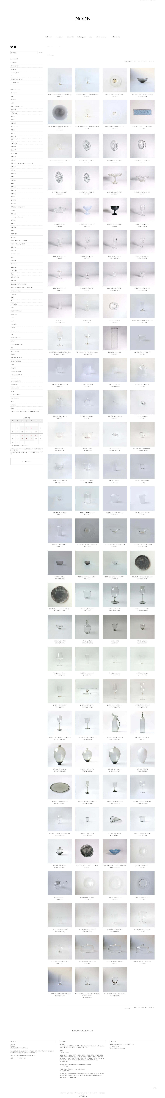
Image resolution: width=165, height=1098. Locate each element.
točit (12, 401)
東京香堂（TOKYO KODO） (18, 207)
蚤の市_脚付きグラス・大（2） (115, 224)
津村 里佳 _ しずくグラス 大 (142, 480)
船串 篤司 (13, 250)
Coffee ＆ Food (115, 37)
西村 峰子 (13, 237)
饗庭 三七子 (14, 93)
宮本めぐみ (13, 267)
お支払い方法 (70, 1093)
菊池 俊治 (13, 146)
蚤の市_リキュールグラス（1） (115, 288)
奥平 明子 (13, 123)
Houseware (70, 37)
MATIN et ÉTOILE (15, 337)
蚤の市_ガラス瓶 (87, 320)
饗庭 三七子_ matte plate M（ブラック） (59, 609)
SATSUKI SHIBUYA (16, 371)
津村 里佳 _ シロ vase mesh (142, 512)
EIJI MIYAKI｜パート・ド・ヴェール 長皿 (142, 126)
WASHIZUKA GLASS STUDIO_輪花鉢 (142, 544)
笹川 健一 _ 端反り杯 (142, 641)
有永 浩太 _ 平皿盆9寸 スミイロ (60, 801)
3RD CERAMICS (15, 398)
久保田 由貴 (14, 153)
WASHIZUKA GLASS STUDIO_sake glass (87, 352)
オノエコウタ (14, 126)
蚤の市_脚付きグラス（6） (60, 288)
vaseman (13, 405)
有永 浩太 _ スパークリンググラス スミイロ (60, 737)
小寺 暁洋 (13, 160)
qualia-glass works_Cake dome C (142, 961)
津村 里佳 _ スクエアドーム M (87, 512)
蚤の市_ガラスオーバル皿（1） (87, 160)
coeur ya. (13, 294)
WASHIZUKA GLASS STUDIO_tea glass (142, 320)
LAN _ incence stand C (115, 448)
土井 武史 (13, 203)
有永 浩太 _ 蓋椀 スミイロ (59, 865)
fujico (12, 408)
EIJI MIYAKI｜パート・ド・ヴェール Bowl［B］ (115, 865)
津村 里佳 (13, 200)
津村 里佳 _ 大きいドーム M (142, 384)
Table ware (48, 37)
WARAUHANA (14, 388)
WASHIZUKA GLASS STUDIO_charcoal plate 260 (59, 127)
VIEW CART (153, 1)
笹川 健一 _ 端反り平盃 (60, 641)
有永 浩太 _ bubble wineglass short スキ (59, 833)
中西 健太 (13, 220)
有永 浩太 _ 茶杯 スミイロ (87, 833)
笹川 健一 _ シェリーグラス (142, 609)
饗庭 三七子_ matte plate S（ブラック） (142, 577)
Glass (61, 47)
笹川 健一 (13, 170)
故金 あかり (14, 143)
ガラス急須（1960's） (59, 897)
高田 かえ (13, 190)
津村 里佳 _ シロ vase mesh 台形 (114, 512)
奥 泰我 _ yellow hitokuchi (87, 673)
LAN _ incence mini (142, 416)
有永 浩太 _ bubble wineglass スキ (142, 801)
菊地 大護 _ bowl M (60, 448)
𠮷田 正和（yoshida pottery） (19, 284)
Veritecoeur (14, 384)
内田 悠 (13, 103)
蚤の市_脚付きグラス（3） (87, 256)
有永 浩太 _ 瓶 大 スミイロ (59, 769)
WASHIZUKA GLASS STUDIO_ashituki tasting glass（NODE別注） (87, 994)
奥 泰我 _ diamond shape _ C (114, 705)
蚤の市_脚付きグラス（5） (142, 256)
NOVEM (13, 354)
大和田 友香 (14, 113)
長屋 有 (13, 230)
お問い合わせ (63, 1093)
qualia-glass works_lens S (142, 865)
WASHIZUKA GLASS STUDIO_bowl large (142, 94)
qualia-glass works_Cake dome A (87, 961)
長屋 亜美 (13, 227)
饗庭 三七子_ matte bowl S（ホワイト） (115, 577)
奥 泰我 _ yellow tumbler (59, 705)
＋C (12, 348)
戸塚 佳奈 (13, 213)
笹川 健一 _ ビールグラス (114, 609)
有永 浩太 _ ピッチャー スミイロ (115, 737)
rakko (12, 364)
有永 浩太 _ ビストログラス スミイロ (87, 737)
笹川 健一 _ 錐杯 (115, 641)
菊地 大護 (13, 150)
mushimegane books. (17, 344)
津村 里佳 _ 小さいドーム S (115, 416)
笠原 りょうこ (14, 140)
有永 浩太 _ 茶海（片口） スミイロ (142, 833)
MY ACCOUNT (144, 1)
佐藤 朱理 (13, 173)
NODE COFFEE (15, 351)
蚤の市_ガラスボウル (115, 320)
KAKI (12, 321)
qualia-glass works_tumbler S (87, 929)
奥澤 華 (13, 120)
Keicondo (13, 324)
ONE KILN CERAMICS (16, 358)
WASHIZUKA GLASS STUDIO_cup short (59, 160)
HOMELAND (14, 314)
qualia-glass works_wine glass (142, 929)
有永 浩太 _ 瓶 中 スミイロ (115, 769)
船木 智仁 (13, 247)
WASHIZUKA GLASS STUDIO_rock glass (114, 993)
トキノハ (13, 210)
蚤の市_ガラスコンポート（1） (115, 192)
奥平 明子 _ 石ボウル (59, 577)
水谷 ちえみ (14, 264)
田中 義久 (13, 193)
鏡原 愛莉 (13, 136)
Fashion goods (81, 37)
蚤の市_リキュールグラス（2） (142, 288)
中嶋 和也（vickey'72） (17, 217)
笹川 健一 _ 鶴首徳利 (87, 641)
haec (12, 307)
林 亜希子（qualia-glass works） (20, 240)
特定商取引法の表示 (83, 1093)
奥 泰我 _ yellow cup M (142, 673)
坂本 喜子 (13, 166)
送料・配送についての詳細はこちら (69, 1077)
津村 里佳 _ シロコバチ (115, 384)
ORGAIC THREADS (16, 361)
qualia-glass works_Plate (114, 897)
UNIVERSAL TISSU (15, 381)
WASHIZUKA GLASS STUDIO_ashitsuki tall (59, 993)
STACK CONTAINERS (16, 374)
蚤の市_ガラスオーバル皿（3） (142, 160)
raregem (13, 368)
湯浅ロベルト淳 (15, 277)
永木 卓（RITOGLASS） (17, 106)
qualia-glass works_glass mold (60, 929)
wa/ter (13, 391)
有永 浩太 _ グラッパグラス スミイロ (87, 801)
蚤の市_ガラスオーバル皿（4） (60, 192)
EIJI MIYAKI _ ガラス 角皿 (114, 352)
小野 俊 (13, 130)
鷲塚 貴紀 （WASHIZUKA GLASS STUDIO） (22, 287)
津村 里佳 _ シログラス (115, 480)
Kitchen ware (59, 37)
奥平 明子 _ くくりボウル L (87, 480)
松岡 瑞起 (13, 260)
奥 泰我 (13, 116)
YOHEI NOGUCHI (15, 394)
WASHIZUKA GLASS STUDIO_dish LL (87, 544)
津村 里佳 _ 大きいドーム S (60, 416)
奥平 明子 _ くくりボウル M (60, 480)
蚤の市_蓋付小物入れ (59, 224)
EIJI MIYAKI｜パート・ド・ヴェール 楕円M (87, 865)
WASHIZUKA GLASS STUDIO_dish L (114, 94)
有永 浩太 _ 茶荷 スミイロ (114, 833)
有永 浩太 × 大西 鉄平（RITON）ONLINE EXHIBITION (25, 411)
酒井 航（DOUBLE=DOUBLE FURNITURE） (22, 163)
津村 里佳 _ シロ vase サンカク (60, 544)
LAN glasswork (15, 331)
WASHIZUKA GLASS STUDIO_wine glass (59, 352)
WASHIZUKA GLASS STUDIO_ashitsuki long (59, 94)
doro (12, 301)
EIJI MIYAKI (14, 304)
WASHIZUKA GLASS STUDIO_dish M (114, 126)
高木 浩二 (13, 187)
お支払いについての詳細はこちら (18, 1058)
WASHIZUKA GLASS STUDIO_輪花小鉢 (115, 544)
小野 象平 (13, 133)
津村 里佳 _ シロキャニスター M (142, 352)
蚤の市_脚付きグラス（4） (115, 256)
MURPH (13, 341)
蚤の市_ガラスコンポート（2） (142, 192)
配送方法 (76, 1093)
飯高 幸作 (13, 99)
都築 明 (13, 197)
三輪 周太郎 (14, 270)
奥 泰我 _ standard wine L (60, 673)
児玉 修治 (13, 156)
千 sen (12, 183)
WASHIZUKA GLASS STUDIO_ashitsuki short (87, 94)
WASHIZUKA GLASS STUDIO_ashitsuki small (87, 126)
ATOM (103, 1093)
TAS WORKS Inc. (27, 462)
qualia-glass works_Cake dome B (114, 961)
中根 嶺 (13, 223)
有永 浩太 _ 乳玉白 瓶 (142, 769)
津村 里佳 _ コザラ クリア (59, 512)
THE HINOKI (14, 378)
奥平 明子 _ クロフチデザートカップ (142, 448)
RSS (100, 1093)
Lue (12, 334)
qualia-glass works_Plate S (142, 897)
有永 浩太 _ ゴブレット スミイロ (115, 801)
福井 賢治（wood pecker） (18, 244)
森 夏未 (13, 274)
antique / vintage (15, 291)
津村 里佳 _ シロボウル (87, 384)
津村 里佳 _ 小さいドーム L (87, 416)
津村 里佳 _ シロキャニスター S (60, 384)
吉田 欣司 (13, 280)
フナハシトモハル (15, 254)
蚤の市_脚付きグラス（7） (87, 288)
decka (12, 297)
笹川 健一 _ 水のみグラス (87, 609)
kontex (13, 327)
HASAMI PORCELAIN (16, 311)
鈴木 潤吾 (13, 180)
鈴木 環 (13, 177)
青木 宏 (13, 96)
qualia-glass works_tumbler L (115, 929)
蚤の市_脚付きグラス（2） (60, 256)
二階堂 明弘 (14, 234)
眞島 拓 (13, 257)
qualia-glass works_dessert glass (59, 961)
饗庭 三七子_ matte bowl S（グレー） (87, 577)
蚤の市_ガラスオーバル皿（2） (115, 160)
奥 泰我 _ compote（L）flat (87, 705)
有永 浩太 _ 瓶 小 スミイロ (87, 769)
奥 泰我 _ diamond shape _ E (142, 705)
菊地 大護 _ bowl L (87, 448)
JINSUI (12, 317)
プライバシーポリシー (93, 1093)
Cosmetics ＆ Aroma (101, 37)
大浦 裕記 (13, 109)
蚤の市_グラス (59, 320)
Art (91, 37)
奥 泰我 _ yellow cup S (115, 673)
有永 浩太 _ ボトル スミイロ (142, 737)
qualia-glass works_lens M (87, 897)
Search (40, 52)
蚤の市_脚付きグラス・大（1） (87, 224)
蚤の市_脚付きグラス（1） (142, 224)
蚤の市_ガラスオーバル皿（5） (87, 192)
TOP (49, 47)
